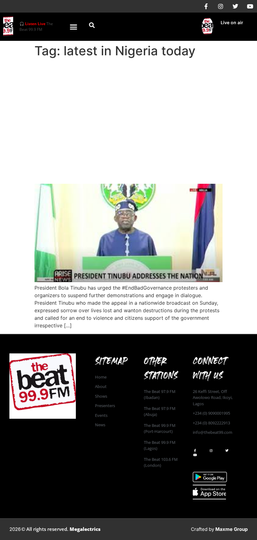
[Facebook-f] (206, 6)
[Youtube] (250, 6)
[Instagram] (220, 6)
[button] (74, 27)
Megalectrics (85, 529)
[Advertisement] (128, 107)
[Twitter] (235, 6)
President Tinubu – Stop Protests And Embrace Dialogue (123, 166)
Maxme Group (231, 529)
